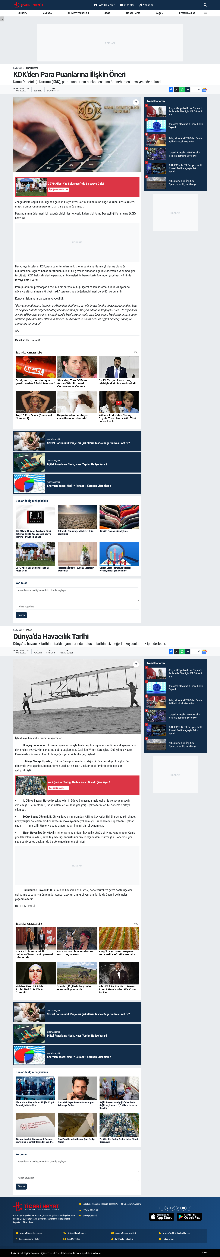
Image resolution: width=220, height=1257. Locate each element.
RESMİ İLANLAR (187, 13)
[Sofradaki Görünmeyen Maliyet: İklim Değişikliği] (77, 516)
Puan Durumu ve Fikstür (29, 1239)
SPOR (107, 13)
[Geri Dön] (2, 18)
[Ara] (205, 4)
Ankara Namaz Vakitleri (125, 1233)
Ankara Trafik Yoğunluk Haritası (176, 1233)
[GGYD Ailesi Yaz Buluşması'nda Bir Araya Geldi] (35, 553)
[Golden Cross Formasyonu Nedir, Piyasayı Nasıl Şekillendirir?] (119, 553)
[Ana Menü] (205, 13)
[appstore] (161, 1217)
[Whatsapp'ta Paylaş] (182, 89)
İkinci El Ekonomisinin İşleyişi (114, 531)
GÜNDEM (23, 13)
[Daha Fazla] (187, 89)
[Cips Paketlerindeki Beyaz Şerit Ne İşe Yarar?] (77, 1124)
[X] (167, 1208)
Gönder (21, 615)
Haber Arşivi (168, 1239)
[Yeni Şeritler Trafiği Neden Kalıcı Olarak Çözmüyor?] (119, 1124)
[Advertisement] (110, 42)
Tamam (204, 1253)
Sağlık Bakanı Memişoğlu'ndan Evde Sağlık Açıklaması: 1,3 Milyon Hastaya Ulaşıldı (118, 1105)
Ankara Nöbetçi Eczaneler (30, 1233)
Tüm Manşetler (73, 1239)
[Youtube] (183, 1208)
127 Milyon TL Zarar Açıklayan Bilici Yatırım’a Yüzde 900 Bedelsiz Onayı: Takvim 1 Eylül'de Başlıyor (33, 534)
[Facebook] (162, 1208)
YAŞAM (159, 13)
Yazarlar (148, 5)
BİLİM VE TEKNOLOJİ (78, 13)
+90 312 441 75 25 (90, 1209)
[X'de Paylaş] (176, 89)
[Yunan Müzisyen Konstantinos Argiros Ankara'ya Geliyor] (77, 1088)
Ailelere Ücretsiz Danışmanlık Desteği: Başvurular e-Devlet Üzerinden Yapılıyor (35, 1140)
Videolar (129, 5)
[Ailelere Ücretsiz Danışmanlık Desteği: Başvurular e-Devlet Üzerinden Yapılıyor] (35, 1124)
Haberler (17, 68)
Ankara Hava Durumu (77, 1233)
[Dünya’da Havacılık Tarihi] (77, 696)
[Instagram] (172, 1208)
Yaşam (29, 630)
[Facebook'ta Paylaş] (171, 89)
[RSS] (188, 1208)
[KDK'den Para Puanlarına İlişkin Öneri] (77, 134)
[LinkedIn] (178, 1208)
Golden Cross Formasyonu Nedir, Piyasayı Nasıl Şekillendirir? (115, 569)
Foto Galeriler (106, 5)
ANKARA (47, 13)
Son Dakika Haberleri (123, 1239)
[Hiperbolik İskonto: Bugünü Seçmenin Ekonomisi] (77, 553)
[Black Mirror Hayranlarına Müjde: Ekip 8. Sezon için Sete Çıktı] (35, 1088)
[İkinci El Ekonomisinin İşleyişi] (119, 516)
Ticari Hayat (32, 68)
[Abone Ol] (204, 90)
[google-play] (189, 1217)
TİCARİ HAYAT (133, 13)
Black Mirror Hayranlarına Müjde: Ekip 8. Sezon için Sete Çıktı (35, 1104)
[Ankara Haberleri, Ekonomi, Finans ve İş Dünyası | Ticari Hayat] (28, 5)
